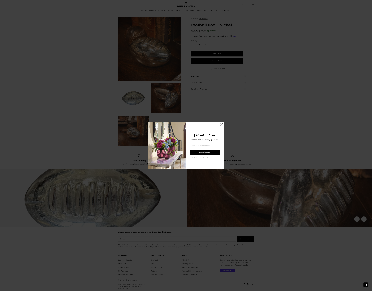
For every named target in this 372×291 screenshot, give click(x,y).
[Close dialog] (221, 124)
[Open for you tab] (365, 284)
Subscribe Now (205, 152)
